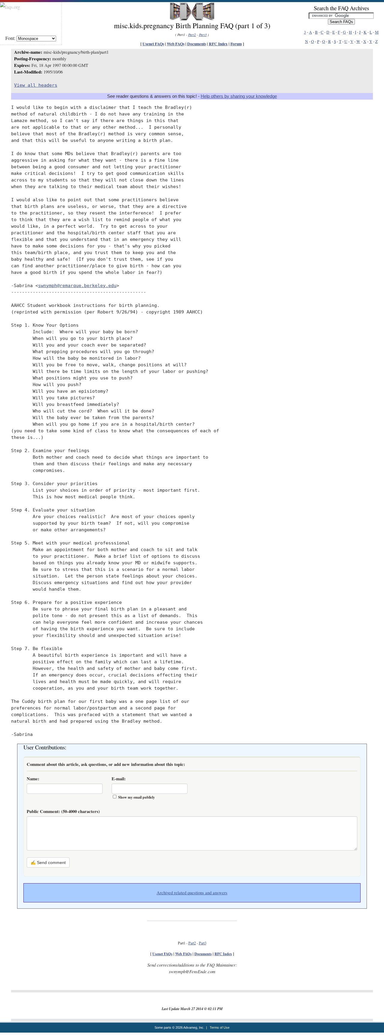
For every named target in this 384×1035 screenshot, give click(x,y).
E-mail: (119, 779)
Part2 (192, 34)
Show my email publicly (136, 797)
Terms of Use (220, 1027)
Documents (196, 44)
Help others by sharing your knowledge (239, 96)
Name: (33, 779)
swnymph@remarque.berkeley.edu (77, 285)
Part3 (203, 34)
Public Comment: (63, 811)
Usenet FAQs (153, 44)
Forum (236, 44)
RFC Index (218, 44)
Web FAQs (175, 44)
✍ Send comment (48, 862)
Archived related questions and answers (192, 893)
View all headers (35, 85)
